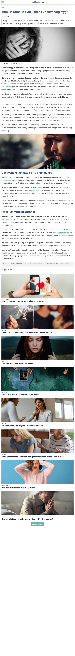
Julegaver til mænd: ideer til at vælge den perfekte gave (26, 332)
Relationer (5, 299)
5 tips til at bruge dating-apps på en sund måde (22, 301)
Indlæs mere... (37, 524)
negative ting (35, 190)
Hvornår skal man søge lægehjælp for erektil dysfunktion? (27, 519)
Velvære (4, 392)
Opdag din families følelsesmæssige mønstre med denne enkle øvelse (32, 457)
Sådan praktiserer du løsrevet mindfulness (20, 394)
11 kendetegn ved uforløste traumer (17, 363)
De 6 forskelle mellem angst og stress (18, 488)
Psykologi (4, 361)
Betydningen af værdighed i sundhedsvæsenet (22, 426)
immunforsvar (6, 87)
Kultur (3, 7)
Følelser (4, 454)
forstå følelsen (63, 232)
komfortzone (6, 219)
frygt (43, 97)
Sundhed (4, 517)
